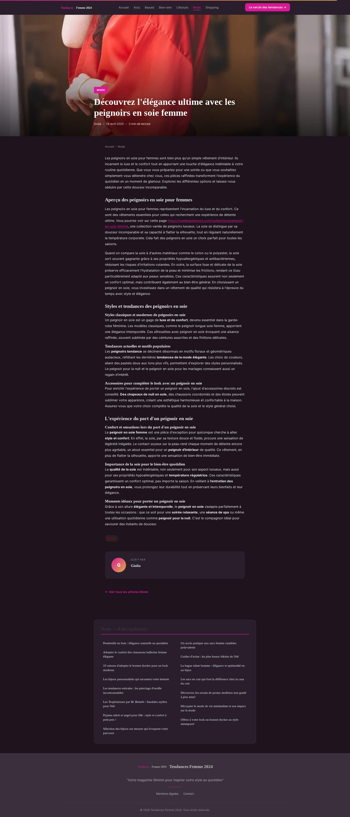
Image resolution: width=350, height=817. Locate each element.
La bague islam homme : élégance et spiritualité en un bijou (213, 667)
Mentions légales (167, 793)
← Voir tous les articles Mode (126, 592)
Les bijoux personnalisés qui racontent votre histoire (136, 679)
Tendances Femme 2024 (191, 766)
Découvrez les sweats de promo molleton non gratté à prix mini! (213, 695)
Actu (137, 7)
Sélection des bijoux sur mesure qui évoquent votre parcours (135, 731)
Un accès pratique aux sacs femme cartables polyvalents (208, 645)
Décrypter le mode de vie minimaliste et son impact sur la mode (213, 708)
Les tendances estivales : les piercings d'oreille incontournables (132, 690)
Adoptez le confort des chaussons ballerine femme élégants (135, 654)
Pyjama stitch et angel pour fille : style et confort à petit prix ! (134, 717)
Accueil (124, 7)
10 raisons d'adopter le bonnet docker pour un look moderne (135, 667)
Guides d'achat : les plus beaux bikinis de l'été (210, 656)
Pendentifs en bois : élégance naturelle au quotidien (135, 643)
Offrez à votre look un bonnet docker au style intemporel (209, 722)
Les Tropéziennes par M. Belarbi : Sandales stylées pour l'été (135, 704)
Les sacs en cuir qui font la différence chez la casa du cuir (212, 681)
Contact (188, 793)
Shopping (212, 7)
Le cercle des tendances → (267, 7)
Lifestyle (182, 7)
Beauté (149, 7)
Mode (197, 7)
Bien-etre (165, 7)
